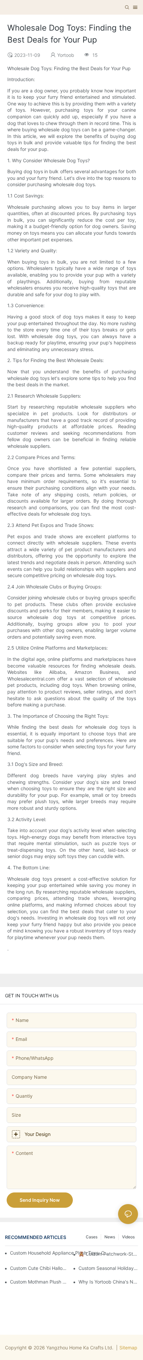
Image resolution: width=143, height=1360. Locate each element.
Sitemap (128, 1347)
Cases (91, 1236)
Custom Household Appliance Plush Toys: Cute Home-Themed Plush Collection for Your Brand (59, 1253)
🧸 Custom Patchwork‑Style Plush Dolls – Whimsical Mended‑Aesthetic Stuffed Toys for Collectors (108, 1254)
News (109, 1236)
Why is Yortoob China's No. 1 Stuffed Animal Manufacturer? (108, 1282)
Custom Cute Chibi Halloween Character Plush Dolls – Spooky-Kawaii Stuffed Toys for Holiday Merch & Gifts (40, 1268)
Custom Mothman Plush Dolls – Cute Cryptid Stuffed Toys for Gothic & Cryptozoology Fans (40, 1282)
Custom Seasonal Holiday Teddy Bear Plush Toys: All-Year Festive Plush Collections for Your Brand (108, 1268)
